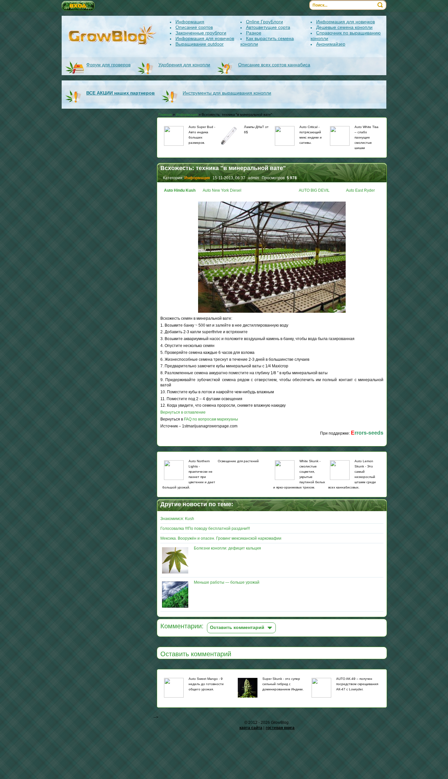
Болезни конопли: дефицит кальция (227, 548)
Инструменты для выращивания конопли (227, 93)
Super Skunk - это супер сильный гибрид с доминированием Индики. (283, 684)
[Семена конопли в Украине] (284, 135)
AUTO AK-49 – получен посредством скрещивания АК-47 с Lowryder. (357, 684)
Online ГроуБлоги (264, 21)
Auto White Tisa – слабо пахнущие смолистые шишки (366, 137)
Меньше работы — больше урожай (226, 582)
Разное (253, 32)
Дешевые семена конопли (344, 27)
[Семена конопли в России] (339, 470)
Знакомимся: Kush (177, 518)
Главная (165, 115)
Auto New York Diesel (222, 190)
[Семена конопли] (173, 135)
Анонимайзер (330, 44)
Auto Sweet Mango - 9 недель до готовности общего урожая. (206, 684)
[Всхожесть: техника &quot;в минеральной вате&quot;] (271, 313)
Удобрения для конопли (184, 64)
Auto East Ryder (360, 190)
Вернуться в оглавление (183, 412)
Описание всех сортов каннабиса (274, 64)
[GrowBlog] (112, 34)
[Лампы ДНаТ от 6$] (229, 136)
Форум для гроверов (108, 64)
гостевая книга (280, 727)
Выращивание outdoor (199, 44)
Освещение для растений (238, 461)
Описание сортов (194, 27)
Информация (189, 21)
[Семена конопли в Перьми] (284, 470)
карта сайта (250, 727)
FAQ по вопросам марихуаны (211, 419)
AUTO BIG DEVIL (314, 190)
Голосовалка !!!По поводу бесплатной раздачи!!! (205, 528)
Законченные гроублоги (200, 32)
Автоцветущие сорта (268, 27)
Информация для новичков (204, 38)
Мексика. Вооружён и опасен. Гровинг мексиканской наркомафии (220, 538)
